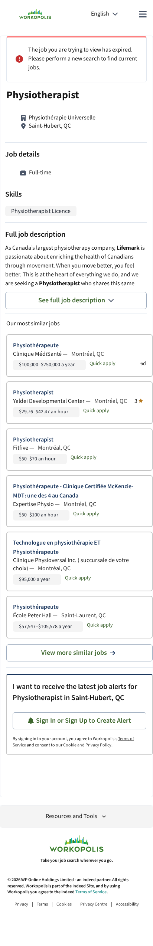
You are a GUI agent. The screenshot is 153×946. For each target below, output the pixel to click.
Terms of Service (91, 892)
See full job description (71, 300)
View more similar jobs (74, 652)
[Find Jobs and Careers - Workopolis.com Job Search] (35, 14)
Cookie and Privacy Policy (87, 745)
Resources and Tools (71, 816)
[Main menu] (142, 14)
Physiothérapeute (36, 345)
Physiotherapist (33, 393)
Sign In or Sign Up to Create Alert (83, 720)
